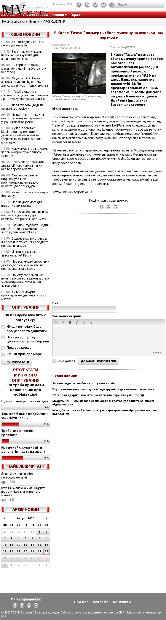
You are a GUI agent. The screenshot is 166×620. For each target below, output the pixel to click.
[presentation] (56, 323)
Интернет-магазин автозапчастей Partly (19, 253)
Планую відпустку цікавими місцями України (28, 339)
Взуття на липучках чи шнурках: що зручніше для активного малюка (22, 55)
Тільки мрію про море (24, 354)
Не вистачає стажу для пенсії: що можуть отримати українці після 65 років (22, 118)
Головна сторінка (13, 21)
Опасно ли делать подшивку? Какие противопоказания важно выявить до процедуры (19, 181)
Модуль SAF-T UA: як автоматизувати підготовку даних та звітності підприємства (24, 82)
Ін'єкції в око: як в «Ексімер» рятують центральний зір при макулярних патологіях (24, 95)
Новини (58, 15)
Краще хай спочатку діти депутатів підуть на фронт (23, 450)
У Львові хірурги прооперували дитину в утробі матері (23, 296)
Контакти (122, 602)
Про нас (81, 602)
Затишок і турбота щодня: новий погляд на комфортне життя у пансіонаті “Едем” (25, 229)
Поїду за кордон (20, 348)
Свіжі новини (25, 35)
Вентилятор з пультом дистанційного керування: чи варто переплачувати (22, 166)
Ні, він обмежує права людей (24, 401)
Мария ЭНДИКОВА (123, 47)
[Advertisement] (108, 262)
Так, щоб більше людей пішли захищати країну (24, 416)
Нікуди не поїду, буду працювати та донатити (27, 329)
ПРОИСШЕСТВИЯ (54, 21)
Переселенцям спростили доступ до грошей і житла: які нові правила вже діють (25, 265)
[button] (56, 323)
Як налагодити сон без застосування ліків (22, 44)
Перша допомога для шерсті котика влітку (21, 204)
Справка (76, 15)
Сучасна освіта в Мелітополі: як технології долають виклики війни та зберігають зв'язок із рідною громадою (21, 135)
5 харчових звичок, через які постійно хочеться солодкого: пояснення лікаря (25, 242)
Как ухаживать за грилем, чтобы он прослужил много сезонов (24, 152)
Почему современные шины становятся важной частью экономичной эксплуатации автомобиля (25, 281)
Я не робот (66, 361)
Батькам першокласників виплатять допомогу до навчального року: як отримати (24, 216)
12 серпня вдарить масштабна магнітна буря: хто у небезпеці (23, 69)
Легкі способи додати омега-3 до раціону (22, 107)
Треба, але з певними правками (18, 433)
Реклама (101, 602)
